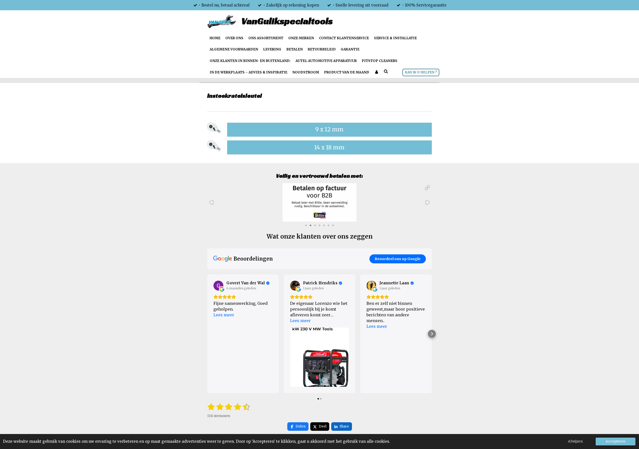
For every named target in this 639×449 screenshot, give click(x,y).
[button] (427, 188)
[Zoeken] (386, 72)
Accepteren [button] (616, 441)
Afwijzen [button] (575, 441)
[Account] (376, 72)
